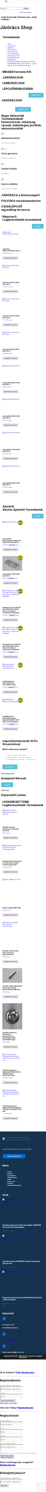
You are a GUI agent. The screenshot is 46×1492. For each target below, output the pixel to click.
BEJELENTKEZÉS (8, 1401)
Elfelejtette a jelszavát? (8, 1403)
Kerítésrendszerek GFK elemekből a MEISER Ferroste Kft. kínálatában (21, 1226)
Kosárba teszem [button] (10, 258)
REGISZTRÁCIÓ (7, 1457)
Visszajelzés (12, 1177)
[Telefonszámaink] (4, 1334)
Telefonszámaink (8, 1340)
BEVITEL (4, 1486)
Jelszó (2, 1393)
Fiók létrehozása (25, 1372)
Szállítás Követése (14, 1185)
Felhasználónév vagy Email (10, 1385)
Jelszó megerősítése (8, 1443)
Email (2, 1428)
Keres (26, 8)
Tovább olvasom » (9, 1231)
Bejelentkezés (25, 1407)
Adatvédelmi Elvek (7, 1455)
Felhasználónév (5, 1421)
